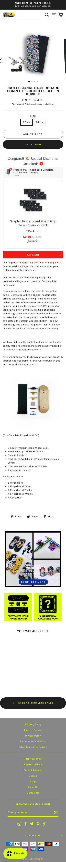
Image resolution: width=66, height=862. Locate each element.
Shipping (29, 104)
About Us (33, 787)
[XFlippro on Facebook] (25, 824)
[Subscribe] (56, 813)
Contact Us (33, 793)
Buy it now (33, 144)
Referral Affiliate (33, 764)
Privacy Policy (33, 735)
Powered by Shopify (33, 859)
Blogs (33, 781)
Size (33, 116)
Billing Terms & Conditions (33, 747)
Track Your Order (32, 759)
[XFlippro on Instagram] (19, 824)
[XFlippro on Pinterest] (38, 824)
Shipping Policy (32, 724)
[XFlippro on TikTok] (44, 824)
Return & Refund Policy (33, 741)
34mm (39, 122)
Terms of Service (33, 730)
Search (33, 776)
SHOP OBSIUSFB (33, 582)
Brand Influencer (33, 770)
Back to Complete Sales (35, 703)
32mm (26, 122)
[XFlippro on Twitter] (32, 824)
